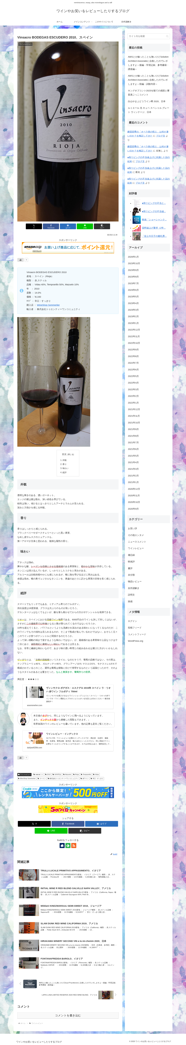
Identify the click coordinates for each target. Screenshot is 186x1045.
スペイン (43, 778)
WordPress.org (135, 641)
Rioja (77, 774)
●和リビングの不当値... (154, 211)
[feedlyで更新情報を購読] (67, 845)
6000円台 (58, 774)
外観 (65, 460)
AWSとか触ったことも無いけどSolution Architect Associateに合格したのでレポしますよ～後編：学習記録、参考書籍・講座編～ (148, 63)
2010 (48, 774)
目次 (64, 454)
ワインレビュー (25, 774)
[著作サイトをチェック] (62, 845)
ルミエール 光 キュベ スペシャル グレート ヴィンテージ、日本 (148, 110)
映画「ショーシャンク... (154, 219)
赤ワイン (85, 778)
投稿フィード (135, 627)
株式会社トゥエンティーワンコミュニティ (64, 778)
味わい (66, 468)
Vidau (97, 774)
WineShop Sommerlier (48, 305)
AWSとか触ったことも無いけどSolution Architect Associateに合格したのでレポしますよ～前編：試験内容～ (148, 80)
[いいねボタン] (20, 260)
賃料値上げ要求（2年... (154, 228)
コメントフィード (137, 634)
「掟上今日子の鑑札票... (154, 236)
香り (65, 464)
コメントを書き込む (68, 1015)
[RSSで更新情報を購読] (73, 845)
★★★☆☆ (39, 774)
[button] (102, 226)
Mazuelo (68, 774)
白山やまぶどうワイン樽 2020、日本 (147, 101)
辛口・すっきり (98, 778)
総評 (65, 472)
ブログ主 (160, 136)
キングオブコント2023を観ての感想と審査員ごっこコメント (148, 92)
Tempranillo (87, 774)
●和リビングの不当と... (154, 203)
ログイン (132, 621)
